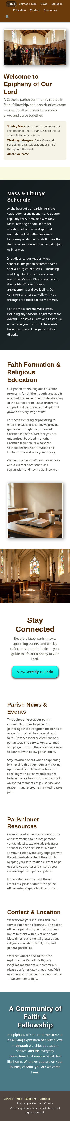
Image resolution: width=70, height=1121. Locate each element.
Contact (35, 10)
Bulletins (56, 3)
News (43, 3)
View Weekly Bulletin (35, 672)
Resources (50, 10)
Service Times (27, 3)
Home (11, 3)
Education (19, 10)
